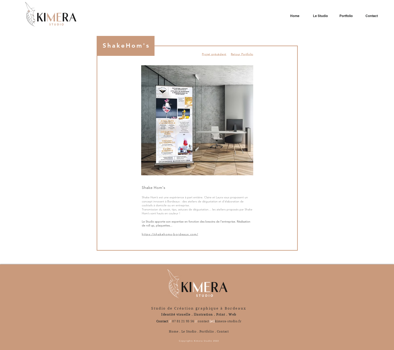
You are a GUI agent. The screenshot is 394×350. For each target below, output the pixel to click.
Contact (223, 331)
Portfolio (206, 331)
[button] (197, 120)
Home (173, 331)
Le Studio (189, 331)
